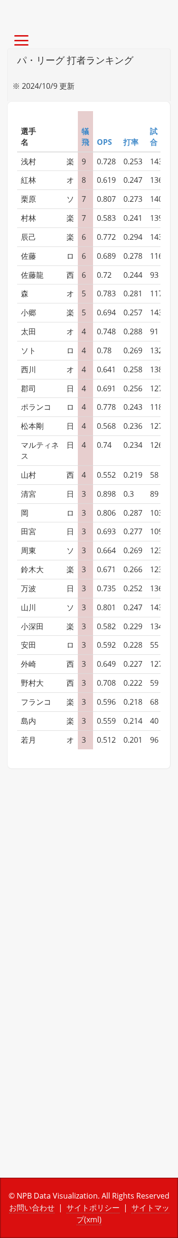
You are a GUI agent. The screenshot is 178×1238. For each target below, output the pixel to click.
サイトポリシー (93, 1207)
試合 (154, 136)
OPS (104, 142)
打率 (131, 142)
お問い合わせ (32, 1207)
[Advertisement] (89, 882)
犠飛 (85, 136)
